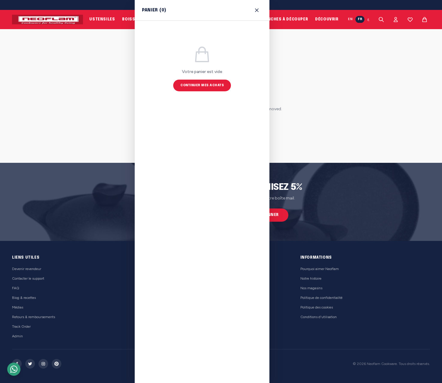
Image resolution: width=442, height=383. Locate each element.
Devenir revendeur (26, 269)
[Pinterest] (56, 364)
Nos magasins (311, 288)
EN (350, 19)
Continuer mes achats (202, 85)
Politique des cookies (316, 307)
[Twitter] (30, 364)
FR (360, 19)
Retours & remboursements (33, 317)
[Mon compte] (395, 19)
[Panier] (424, 19)
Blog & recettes (24, 298)
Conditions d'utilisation (318, 317)
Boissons (133, 19)
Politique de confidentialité (321, 298)
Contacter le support (28, 278)
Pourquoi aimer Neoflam (319, 269)
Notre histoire (310, 278)
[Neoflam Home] (47, 19)
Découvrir (326, 19)
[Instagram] (43, 364)
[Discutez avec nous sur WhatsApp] (13, 369)
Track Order (21, 326)
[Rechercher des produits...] (381, 19)
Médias (17, 307)
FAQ (15, 288)
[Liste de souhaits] (410, 19)
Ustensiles (102, 19)
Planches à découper (284, 19)
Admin (17, 336)
